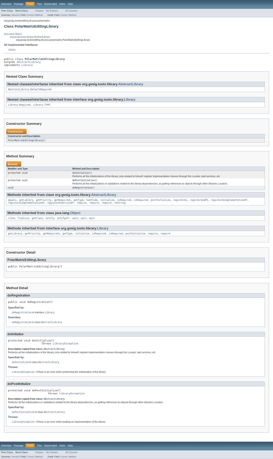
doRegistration (82, 187)
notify (50, 218)
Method (39, 15)
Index (62, 4)
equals (12, 200)
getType (79, 200)
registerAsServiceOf (60, 202)
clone (11, 218)
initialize (107, 200)
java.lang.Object (13, 34)
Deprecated (50, 4)
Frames (39, 10)
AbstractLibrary (29, 61)
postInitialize (160, 200)
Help (70, 4)
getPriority (43, 200)
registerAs (180, 200)
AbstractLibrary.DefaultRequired (29, 89)
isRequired (124, 200)
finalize (23, 218)
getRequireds (62, 200)
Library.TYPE (41, 104)
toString (120, 202)
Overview (6, 4)
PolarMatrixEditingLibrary (25, 140)
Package (18, 4)
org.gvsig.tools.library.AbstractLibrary (30, 37)
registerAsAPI (199, 200)
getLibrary (26, 200)
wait (75, 218)
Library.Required (19, 104)
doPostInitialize (83, 180)
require (81, 202)
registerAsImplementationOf (229, 200)
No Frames (52, 10)
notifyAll (63, 218)
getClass (37, 218)
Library (12, 49)
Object (75, 213)
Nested (15, 15)
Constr (30, 15)
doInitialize (80, 173)
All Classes (71, 10)
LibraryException (65, 343)
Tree (39, 4)
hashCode (92, 200)
